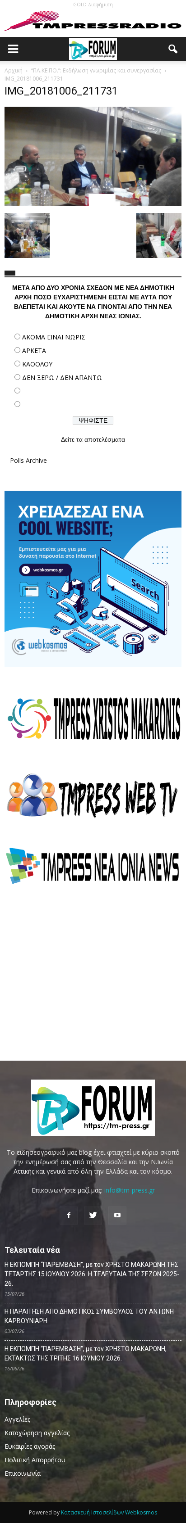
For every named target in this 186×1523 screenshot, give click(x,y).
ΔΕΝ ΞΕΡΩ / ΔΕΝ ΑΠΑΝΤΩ (62, 377)
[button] (173, 49)
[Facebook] (69, 1216)
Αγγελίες (17, 1419)
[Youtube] (117, 1216)
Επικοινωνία (23, 1473)
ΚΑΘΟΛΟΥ (37, 364)
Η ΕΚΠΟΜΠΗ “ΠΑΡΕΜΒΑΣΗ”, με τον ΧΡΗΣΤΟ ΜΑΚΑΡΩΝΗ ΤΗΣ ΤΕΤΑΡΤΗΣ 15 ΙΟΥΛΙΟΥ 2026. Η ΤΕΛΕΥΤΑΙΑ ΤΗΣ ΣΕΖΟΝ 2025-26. (92, 1274)
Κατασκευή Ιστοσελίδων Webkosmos (109, 1512)
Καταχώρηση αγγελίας (37, 1432)
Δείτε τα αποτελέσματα (93, 439)
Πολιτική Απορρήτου (35, 1459)
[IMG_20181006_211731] (93, 203)
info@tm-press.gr (129, 1190)
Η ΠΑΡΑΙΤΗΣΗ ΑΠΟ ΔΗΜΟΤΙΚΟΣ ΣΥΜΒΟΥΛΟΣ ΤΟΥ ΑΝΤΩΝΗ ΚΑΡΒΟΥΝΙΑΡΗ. (89, 1316)
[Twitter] (93, 1216)
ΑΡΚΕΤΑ (34, 350)
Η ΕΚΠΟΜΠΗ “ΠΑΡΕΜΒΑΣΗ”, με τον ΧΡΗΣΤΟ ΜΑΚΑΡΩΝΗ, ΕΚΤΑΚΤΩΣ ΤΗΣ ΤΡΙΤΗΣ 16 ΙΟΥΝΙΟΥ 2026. (86, 1353)
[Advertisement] (93, 973)
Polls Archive (28, 460)
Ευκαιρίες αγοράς (30, 1446)
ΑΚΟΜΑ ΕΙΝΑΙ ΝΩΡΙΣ (53, 337)
